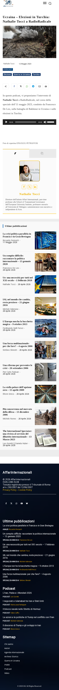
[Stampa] (45, 86)
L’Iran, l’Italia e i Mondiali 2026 (17, 593)
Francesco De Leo (11, 268)
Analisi (5, 529)
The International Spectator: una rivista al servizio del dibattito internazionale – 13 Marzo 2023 (17, 435)
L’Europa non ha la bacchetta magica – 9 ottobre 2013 (18, 323)
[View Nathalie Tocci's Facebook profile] (24, 187)
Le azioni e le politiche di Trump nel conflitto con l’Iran (28, 617)
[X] (20, 86)
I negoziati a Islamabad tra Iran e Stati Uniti (23, 601)
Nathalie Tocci (8, 63)
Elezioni (7, 74)
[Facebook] (14, 86)
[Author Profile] (16, 153)
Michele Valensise (10, 309)
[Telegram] (33, 86)
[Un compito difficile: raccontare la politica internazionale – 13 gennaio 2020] (45, 262)
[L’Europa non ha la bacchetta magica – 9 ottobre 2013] (45, 328)
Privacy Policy (9, 489)
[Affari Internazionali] (19, 3)
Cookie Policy (25, 489)
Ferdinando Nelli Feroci (13, 328)
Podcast (8, 69)
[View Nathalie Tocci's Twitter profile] (29, 187)
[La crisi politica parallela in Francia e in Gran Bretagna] (45, 240)
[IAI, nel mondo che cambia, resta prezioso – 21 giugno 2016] (45, 306)
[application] (29, 122)
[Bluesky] (27, 503)
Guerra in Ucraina (22, 74)
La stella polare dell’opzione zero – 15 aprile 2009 (17, 388)
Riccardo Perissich (11, 240)
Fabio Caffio (15, 613)
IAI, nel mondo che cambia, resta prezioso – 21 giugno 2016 (16, 302)
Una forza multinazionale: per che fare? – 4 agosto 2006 (18, 344)
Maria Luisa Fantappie (18, 604)
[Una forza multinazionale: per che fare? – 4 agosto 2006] (45, 350)
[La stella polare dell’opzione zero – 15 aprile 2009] (45, 394)
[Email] (39, 86)
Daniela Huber (21, 443)
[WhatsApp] (27, 86)
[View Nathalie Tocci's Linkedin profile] (35, 187)
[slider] (51, 121)
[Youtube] (22, 503)
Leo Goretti (8, 443)
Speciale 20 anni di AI (11, 540)
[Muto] (45, 122)
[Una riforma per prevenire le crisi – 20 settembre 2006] (45, 372)
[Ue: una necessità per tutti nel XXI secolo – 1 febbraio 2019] (45, 284)
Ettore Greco (8, 394)
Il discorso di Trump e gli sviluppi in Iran (22, 625)
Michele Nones (9, 418)
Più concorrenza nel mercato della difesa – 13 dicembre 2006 (17, 412)
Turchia (36, 74)
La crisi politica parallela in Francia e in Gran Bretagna (17, 235)
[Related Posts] (42, 153)
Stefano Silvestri (10, 350)
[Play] (6, 122)
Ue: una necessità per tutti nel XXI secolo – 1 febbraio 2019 (18, 279)
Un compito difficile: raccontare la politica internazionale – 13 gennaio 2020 (17, 259)
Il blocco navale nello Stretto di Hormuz (21, 609)
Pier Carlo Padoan (11, 372)
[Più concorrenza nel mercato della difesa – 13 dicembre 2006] (45, 416)
